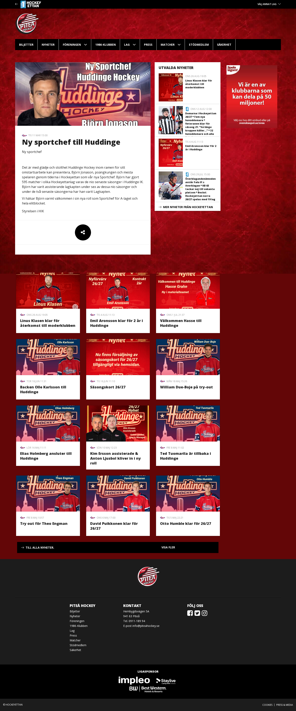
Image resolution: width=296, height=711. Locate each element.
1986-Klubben (105, 44)
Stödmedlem (199, 44)
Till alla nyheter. (40, 547)
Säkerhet (224, 44)
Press (148, 44)
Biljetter (26, 44)
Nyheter (48, 44)
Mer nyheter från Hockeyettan (188, 207)
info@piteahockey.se (145, 626)
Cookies (267, 705)
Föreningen (72, 44)
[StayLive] (165, 680)
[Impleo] (134, 680)
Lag (127, 44)
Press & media (284, 705)
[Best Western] (148, 688)
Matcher (168, 44)
